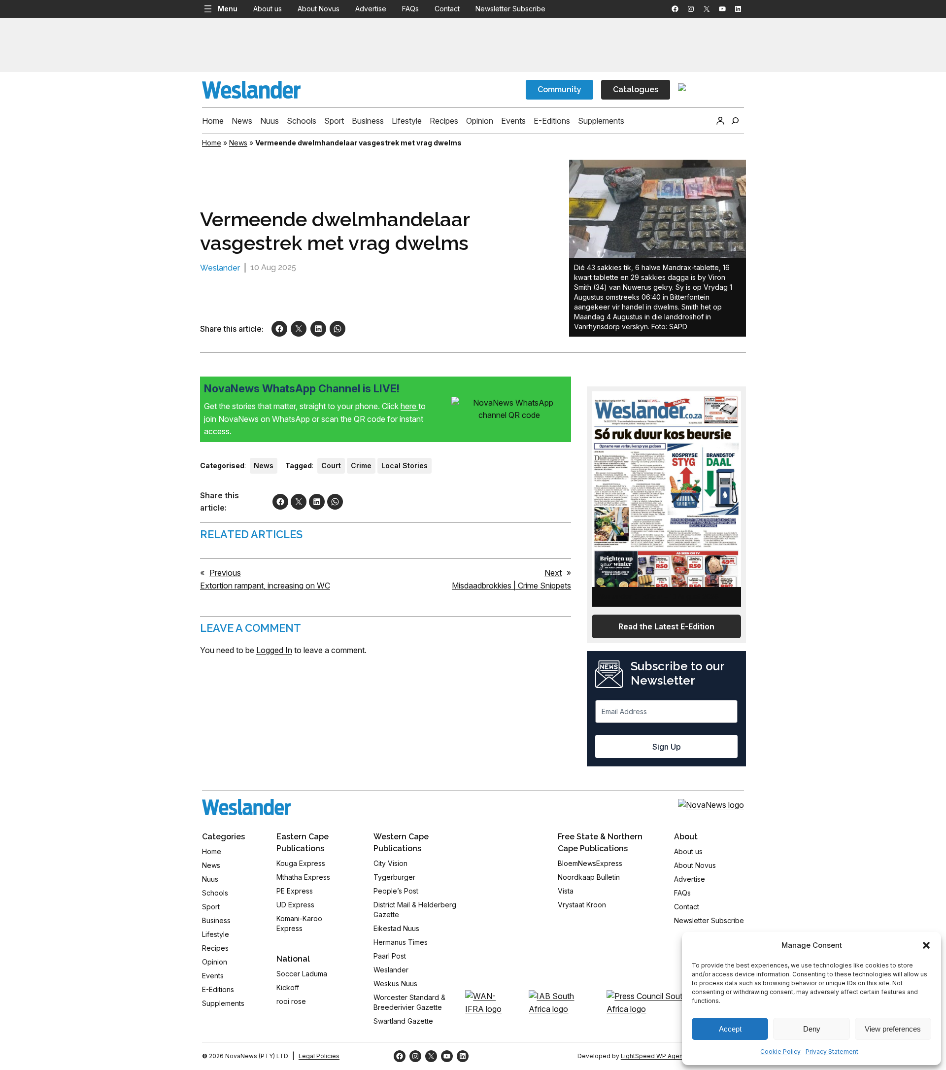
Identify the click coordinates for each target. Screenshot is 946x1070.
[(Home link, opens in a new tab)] (246, 807)
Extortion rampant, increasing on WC (265, 585)
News (238, 142)
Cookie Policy (780, 1051)
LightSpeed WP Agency (655, 1056)
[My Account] (720, 121)
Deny (811, 1029)
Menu (227, 8)
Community (559, 89)
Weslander (220, 268)
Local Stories (404, 465)
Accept (730, 1029)
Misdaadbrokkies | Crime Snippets (511, 585)
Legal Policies (319, 1056)
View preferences (893, 1029)
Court (331, 465)
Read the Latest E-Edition (666, 626)
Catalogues (635, 89)
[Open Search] (735, 121)
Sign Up (666, 747)
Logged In (274, 650)
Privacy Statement (832, 1051)
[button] (926, 945)
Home (211, 142)
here (409, 406)
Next (553, 573)
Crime (361, 465)
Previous (225, 573)
